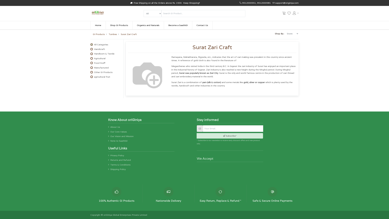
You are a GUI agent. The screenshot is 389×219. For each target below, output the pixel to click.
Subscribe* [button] (231, 135)
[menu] (153, 13)
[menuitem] (98, 25)
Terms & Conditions (120, 164)
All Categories (101, 44)
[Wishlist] (289, 13)
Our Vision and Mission (122, 136)
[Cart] (284, 13)
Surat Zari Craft (129, 34)
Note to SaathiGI (118, 140)
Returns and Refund (120, 160)
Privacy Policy (117, 155)
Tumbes (113, 34)
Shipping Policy (118, 169)
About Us (115, 127)
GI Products (99, 34)
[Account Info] (296, 13)
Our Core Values (118, 131)
